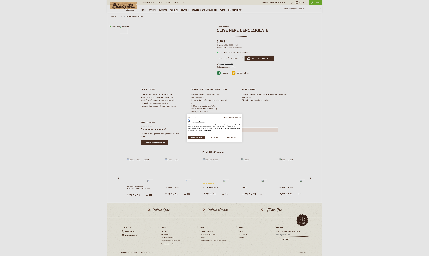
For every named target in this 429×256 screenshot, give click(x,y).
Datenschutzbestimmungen (232, 117)
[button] (192, 117)
